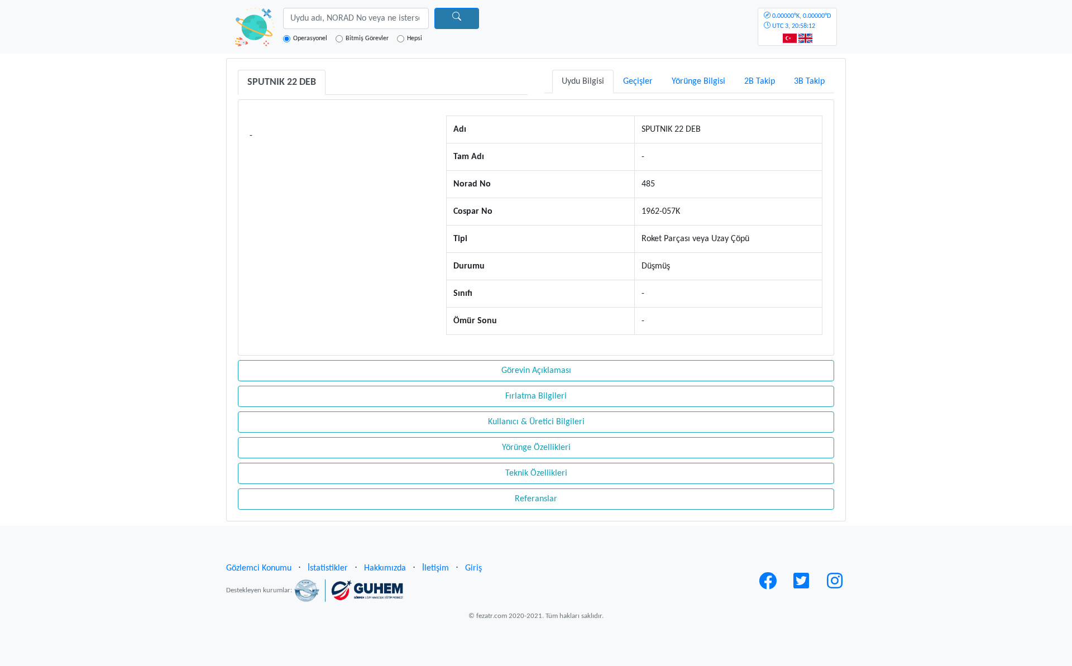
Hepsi (414, 38)
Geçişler (638, 81)
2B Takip (759, 81)
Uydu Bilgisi (583, 81)
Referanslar (536, 499)
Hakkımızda (385, 568)
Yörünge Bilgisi (698, 81)
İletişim (435, 568)
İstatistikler (328, 568)
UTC (800, 21)
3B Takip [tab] (809, 81)
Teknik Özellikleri (536, 473)
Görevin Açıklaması (536, 370)
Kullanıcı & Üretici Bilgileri (536, 422)
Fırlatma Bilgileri (536, 396)
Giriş (473, 568)
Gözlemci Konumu (258, 568)
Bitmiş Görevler (367, 38)
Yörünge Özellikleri (536, 447)
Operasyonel (310, 38)
